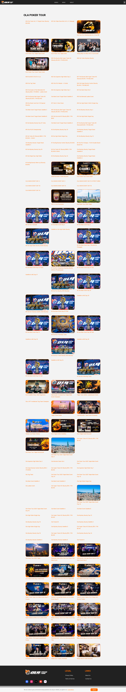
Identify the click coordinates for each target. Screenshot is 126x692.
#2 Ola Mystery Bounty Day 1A (59, 156)
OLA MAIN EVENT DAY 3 (33, 181)
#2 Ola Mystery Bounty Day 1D (59, 129)
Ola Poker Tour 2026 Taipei (84, 204)
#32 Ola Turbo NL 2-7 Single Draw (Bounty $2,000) (37, 22)
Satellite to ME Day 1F (32, 274)
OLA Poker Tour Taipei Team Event (35, 53)
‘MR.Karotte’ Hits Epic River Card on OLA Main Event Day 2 (88, 559)
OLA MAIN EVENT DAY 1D (33, 185)
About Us (87, 675)
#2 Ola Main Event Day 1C (33, 332)
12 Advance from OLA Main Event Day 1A (37, 658)
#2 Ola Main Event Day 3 (58, 224)
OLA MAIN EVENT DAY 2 (58, 181)
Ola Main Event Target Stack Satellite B (36, 116)
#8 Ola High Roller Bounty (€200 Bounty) (37, 245)
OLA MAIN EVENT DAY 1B (84, 185)
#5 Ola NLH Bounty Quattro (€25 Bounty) (37, 311)
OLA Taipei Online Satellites (58, 434)
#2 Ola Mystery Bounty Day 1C (85, 136)
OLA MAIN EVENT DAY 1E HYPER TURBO (88, 181)
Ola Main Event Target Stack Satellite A (62, 123)
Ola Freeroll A (80, 539)
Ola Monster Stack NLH (57, 461)
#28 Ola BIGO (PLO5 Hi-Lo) (33, 76)
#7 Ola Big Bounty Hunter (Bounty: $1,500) (62, 142)
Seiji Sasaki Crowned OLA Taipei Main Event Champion (61, 396)
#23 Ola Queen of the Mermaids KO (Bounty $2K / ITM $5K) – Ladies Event (36, 91)
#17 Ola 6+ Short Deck (57, 103)
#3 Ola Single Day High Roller (34, 156)
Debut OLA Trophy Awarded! (59, 658)
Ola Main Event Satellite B (84, 508)
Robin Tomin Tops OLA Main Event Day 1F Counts (37, 598)
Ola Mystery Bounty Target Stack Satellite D (86, 130)
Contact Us (88, 678)
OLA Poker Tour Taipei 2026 (59, 53)
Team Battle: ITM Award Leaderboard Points (36, 639)
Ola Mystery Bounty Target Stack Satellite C (35, 143)
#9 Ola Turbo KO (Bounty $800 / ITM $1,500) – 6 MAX (36, 137)
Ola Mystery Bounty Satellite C (85, 522)
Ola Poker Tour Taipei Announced (35, 452)
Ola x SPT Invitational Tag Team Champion (37, 401)
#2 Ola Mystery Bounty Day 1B (34, 149)
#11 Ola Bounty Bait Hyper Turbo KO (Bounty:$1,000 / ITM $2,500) (86, 124)
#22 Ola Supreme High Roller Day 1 (60, 90)
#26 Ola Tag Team (31, 83)
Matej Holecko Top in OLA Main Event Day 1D (63, 618)
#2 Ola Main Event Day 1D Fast (59, 311)
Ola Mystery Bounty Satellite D (59, 526)
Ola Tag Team (29, 474)
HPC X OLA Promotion (57, 204)
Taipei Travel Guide (56, 415)
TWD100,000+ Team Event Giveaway (87, 415)
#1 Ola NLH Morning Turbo (84, 376)
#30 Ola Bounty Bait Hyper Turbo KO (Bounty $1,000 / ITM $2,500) (61, 59)
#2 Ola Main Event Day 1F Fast (85, 267)
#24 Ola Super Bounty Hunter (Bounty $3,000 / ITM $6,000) (87, 84)
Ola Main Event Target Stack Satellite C (36, 109)
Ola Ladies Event (30, 485)
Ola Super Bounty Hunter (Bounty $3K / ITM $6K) (36, 469)
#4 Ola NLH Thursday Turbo (59, 334)
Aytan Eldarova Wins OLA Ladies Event (36, 617)
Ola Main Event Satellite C (33, 481)
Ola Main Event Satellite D (58, 481)
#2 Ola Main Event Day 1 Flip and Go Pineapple (87, 246)
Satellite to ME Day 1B (32, 339)
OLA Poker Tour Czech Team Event (35, 72)
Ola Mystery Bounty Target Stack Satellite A (86, 157)
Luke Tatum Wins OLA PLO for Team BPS (62, 578)
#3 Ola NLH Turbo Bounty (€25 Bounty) (62, 355)
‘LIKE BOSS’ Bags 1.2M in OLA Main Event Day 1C (88, 618)
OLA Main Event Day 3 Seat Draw (35, 578)
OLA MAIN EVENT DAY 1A (33, 190)
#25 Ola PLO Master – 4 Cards (59, 83)
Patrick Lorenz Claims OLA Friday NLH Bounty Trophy (87, 598)
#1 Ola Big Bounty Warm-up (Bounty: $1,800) (35, 163)
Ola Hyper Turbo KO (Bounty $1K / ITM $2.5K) (87, 439)
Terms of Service (69, 678)
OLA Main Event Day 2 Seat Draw (86, 578)
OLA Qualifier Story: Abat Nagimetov (36, 395)
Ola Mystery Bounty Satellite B (59, 539)
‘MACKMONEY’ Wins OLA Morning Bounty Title (63, 639)
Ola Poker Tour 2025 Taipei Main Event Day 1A (87, 503)
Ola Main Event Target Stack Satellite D (62, 96)
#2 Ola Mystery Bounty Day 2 (85, 109)
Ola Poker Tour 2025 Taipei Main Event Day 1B (36, 509)
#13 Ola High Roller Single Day (85, 116)
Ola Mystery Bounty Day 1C (84, 515)
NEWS (63, 2)
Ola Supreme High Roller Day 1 (85, 468)
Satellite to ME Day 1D (83, 295)
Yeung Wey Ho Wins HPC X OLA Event (87, 53)
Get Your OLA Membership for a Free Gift (88, 35)
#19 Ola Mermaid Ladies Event (85, 96)
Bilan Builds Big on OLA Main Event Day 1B (88, 638)
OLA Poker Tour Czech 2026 (85, 176)
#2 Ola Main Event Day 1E (84, 290)
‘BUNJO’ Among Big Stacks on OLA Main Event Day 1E (62, 598)
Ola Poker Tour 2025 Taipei (33, 558)
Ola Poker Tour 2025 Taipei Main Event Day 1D (87, 475)
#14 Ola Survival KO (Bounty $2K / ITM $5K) (61, 117)
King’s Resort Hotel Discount (85, 658)
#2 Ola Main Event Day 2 (83, 224)
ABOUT (72, 2)
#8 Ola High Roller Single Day (59, 136)
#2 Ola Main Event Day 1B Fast (85, 332)
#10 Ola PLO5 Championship (33, 129)
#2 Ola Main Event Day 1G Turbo (34, 267)
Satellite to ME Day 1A (57, 360)
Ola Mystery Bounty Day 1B (33, 533)
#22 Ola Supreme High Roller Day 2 (60, 76)
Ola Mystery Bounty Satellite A (34, 539)
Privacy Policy (69, 675)
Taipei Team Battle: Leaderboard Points (87, 395)
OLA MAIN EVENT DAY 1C (58, 185)
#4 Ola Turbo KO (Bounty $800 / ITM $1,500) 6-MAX (61, 150)
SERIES (56, 2)
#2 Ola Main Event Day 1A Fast (34, 376)
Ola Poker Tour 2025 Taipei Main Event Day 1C (61, 475)
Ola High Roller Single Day (84, 481)
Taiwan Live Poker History (33, 434)
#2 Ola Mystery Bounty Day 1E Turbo (36, 123)
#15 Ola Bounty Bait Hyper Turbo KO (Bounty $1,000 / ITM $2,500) (61, 110)
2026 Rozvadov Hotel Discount (59, 176)
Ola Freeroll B (55, 522)
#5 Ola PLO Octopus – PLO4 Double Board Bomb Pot (88, 143)
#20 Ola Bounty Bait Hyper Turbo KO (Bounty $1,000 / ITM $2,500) (36, 97)
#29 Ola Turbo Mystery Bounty (85, 58)
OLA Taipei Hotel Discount (84, 434)
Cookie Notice (71, 689)
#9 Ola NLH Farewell (31, 224)
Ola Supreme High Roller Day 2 (34, 461)
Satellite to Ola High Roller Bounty (60, 229)
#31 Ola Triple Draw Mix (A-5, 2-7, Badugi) (62, 21)
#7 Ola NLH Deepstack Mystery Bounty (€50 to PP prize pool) (62, 269)
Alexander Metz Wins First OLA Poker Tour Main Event (63, 559)
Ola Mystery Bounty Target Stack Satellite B (86, 150)
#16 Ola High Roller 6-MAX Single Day (87, 103)
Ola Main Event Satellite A (58, 508)
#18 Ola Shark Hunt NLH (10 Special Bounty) (35, 104)
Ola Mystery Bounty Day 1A (84, 533)
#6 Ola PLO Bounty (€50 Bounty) (60, 291)
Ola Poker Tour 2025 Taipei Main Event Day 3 (61, 455)
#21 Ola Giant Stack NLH (83, 90)
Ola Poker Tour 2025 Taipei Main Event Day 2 (87, 462)
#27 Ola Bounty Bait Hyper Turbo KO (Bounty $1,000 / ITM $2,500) (87, 77)
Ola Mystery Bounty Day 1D (33, 522)
